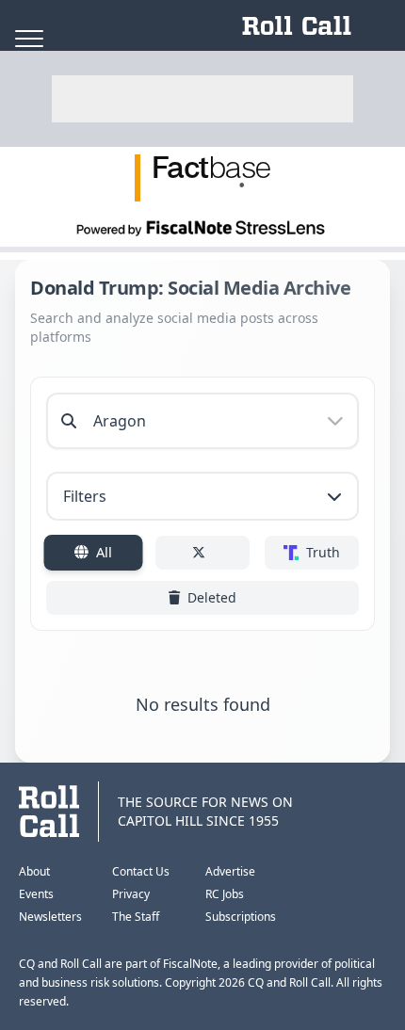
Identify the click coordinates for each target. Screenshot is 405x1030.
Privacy (131, 894)
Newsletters (50, 917)
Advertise (230, 871)
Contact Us (141, 871)
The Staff (135, 917)
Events (36, 894)
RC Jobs (224, 894)
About (34, 871)
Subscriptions (240, 917)
